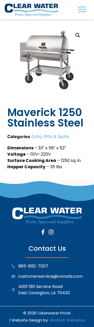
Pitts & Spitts (56, 136)
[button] (82, 9)
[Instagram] (51, 232)
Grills (36, 136)
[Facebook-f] (43, 232)
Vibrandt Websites (67, 320)
